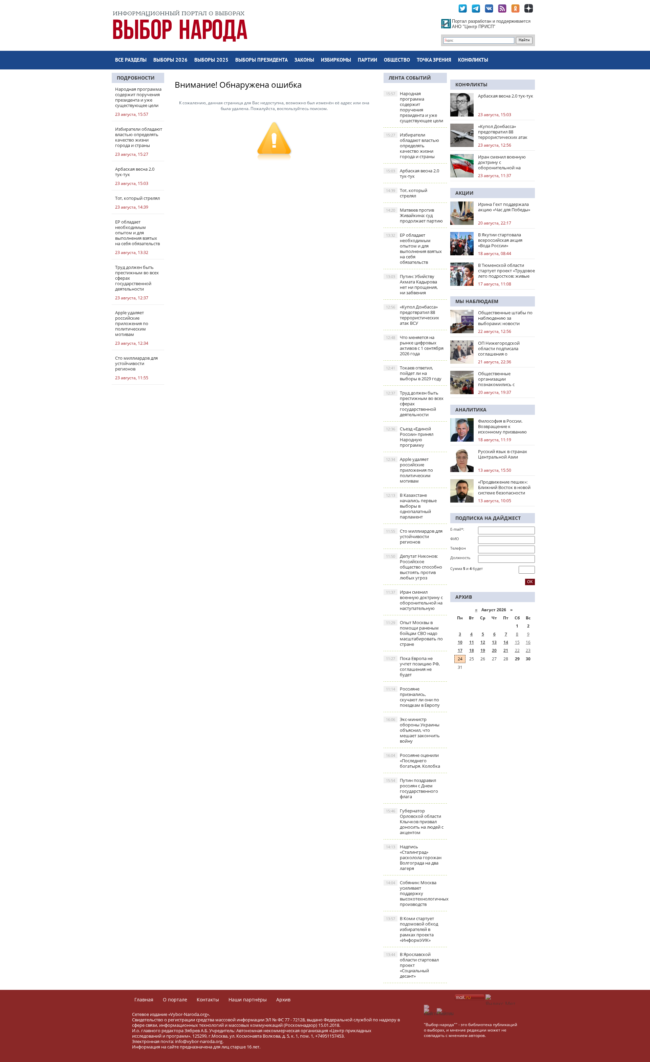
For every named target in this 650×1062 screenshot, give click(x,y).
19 (482, 650)
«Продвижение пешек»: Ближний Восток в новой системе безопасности (504, 487)
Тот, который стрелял (406, 193)
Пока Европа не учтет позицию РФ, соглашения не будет (413, 666)
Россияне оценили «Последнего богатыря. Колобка (413, 760)
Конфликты (473, 60)
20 (494, 650)
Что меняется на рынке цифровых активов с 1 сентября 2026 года (414, 345)
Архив (283, 999)
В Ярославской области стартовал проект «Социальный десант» (412, 965)
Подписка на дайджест (488, 518)
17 (460, 650)
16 (528, 642)
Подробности (136, 78)
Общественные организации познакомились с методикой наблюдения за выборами (506, 379)
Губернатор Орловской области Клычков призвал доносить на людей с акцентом (414, 821)
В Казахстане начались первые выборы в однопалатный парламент (411, 506)
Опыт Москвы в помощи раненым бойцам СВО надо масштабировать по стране (414, 633)
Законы (304, 60)
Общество (397, 60)
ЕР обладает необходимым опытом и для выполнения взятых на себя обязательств (414, 248)
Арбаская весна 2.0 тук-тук (412, 173)
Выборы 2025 (211, 60)
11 (471, 642)
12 (482, 642)
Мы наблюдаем (476, 301)
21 (505, 650)
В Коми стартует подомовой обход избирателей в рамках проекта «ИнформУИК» (412, 929)
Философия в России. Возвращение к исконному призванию (502, 426)
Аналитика (470, 409)
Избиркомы (336, 60)
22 (517, 650)
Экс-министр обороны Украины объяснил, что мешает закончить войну (413, 730)
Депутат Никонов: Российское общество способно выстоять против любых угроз (414, 567)
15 (517, 642)
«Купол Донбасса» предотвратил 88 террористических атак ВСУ (412, 315)
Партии (367, 60)
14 (505, 642)
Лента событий (410, 78)
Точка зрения (434, 60)
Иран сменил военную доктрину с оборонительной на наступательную (414, 600)
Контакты (208, 999)
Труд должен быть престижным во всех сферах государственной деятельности (414, 404)
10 (460, 642)
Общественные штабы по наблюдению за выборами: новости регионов (505, 318)
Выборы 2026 (170, 60)
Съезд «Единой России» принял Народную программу (409, 437)
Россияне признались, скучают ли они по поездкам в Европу (413, 697)
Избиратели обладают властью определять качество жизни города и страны (412, 146)
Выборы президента (261, 60)
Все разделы (131, 60)
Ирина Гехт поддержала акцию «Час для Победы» (504, 206)
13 (494, 642)
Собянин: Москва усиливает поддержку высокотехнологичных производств (416, 893)
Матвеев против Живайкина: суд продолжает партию (414, 215)
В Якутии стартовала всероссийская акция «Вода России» (500, 240)
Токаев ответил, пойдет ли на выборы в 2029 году (413, 373)
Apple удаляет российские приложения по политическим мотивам (409, 470)
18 (471, 650)
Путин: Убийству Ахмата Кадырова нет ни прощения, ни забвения (412, 284)
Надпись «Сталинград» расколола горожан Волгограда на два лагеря (413, 857)
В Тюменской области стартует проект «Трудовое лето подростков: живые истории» (506, 270)
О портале (175, 999)
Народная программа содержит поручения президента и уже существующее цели (414, 107)
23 (528, 650)
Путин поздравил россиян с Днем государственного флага (412, 788)
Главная (143, 999)
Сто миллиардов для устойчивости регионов (414, 536)
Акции (464, 193)
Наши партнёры (248, 999)
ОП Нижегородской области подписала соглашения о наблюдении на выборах (504, 348)
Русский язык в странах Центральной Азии (502, 454)
